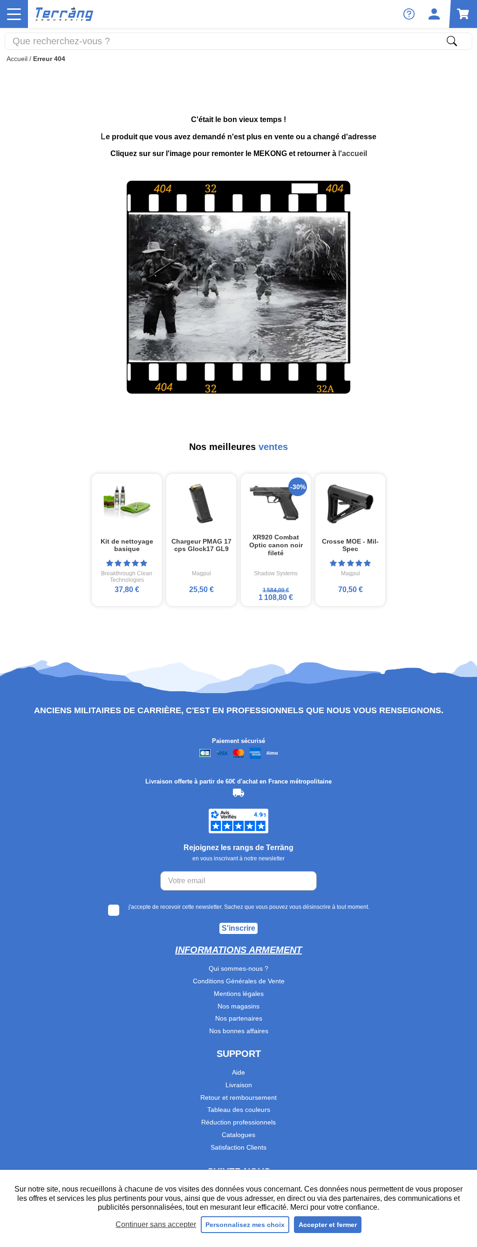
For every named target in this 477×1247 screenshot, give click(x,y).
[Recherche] (452, 41)
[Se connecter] (434, 14)
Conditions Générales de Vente (239, 981)
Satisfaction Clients (238, 1147)
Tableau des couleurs (238, 1109)
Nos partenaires (238, 1018)
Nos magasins (238, 1006)
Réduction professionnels (238, 1122)
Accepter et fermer (328, 1224)
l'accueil (352, 153)
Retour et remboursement (238, 1097)
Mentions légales (239, 993)
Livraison (238, 1085)
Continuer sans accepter (156, 1224)
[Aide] (409, 14)
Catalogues (238, 1134)
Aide (238, 1072)
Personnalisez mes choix (245, 1224)
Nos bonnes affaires (238, 1031)
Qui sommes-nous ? (238, 968)
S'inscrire (238, 928)
